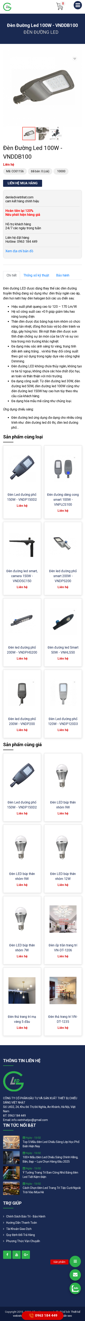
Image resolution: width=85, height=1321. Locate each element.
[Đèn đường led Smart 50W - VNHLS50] (63, 621)
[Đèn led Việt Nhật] (7, 6)
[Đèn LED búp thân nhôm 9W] (63, 776)
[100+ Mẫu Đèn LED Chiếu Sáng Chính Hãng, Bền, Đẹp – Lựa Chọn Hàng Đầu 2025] (11, 1157)
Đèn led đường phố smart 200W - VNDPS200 (63, 576)
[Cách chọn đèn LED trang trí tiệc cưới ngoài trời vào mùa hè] (11, 1188)
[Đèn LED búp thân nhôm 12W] (63, 847)
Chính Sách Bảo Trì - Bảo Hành (25, 1216)
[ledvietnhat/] (7, 1255)
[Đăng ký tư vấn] (75, 1275)
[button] (78, 54)
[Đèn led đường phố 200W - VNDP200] (22, 692)
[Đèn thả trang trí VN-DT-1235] (63, 990)
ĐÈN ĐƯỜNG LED (41, 32)
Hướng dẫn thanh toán (21, 1222)
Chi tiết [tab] (12, 275)
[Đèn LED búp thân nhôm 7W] (22, 919)
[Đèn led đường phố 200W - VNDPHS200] (22, 621)
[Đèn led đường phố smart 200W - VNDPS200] (63, 545)
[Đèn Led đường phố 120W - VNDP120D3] (63, 692)
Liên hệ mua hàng (23, 183)
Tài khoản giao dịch (19, 1229)
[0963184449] (75, 1288)
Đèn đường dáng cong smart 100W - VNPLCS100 (63, 500)
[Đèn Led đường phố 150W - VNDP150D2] (22, 468)
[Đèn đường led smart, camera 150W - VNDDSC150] (22, 545)
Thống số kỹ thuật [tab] (36, 275)
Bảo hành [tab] (62, 275)
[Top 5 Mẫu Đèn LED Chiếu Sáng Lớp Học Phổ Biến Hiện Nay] (11, 1142)
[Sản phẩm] (75, 1261)
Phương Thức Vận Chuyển (23, 1241)
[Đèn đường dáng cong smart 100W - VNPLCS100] (63, 468)
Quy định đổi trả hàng (20, 1235)
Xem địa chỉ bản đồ (19, 251)
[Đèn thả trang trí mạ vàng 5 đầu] (22, 990)
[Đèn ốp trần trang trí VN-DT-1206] (63, 919)
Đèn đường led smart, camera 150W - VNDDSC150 (22, 576)
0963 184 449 (46, 1315)
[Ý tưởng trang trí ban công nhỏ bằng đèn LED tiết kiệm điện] (11, 1172)
